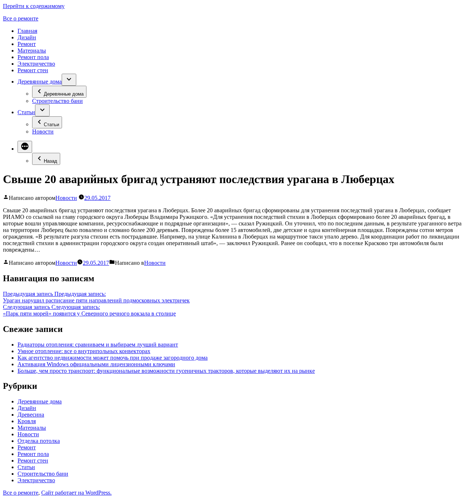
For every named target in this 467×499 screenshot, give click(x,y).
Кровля (27, 421)
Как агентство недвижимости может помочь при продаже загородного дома (113, 358)
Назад (50, 161)
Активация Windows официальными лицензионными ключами (96, 364)
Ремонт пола (33, 57)
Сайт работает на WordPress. (76, 493)
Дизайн (27, 37)
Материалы (32, 50)
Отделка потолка (39, 441)
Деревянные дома (40, 81)
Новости (43, 131)
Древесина (31, 414)
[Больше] (25, 147)
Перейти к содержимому (34, 6)
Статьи (26, 112)
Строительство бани (57, 101)
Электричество (36, 64)
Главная (27, 31)
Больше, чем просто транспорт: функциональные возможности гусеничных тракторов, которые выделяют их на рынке (166, 371)
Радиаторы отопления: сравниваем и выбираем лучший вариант (98, 344)
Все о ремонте (20, 18)
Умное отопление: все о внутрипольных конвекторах (84, 351)
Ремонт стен (33, 70)
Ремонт (27, 44)
